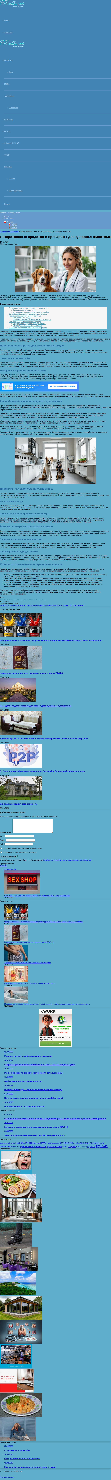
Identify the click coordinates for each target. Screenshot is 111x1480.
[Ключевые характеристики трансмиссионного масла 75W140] (21, 669)
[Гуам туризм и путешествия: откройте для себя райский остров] (18, 1295)
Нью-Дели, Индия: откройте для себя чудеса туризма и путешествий (35, 706)
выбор (13, 1143)
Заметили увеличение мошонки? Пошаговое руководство (27, 963)
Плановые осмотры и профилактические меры (32, 320)
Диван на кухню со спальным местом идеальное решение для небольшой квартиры (44, 738)
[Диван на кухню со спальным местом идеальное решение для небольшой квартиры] (21, 734)
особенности (66, 1143)
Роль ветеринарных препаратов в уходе (25, 322)
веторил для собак (68, 331)
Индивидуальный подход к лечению (27, 326)
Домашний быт (11, 143)
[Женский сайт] (12, 7)
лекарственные (22, 599)
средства (42, 599)
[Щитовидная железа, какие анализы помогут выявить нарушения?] (21, 1343)
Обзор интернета (15, 190)
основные (57, 1143)
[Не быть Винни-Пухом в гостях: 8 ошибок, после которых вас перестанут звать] (16, 981)
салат (78, 1146)
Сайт (2, 844)
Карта (11, 72)
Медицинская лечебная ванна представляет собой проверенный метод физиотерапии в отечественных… (47, 1004)
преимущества (86, 1143)
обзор (52, 1143)
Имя (2, 836)
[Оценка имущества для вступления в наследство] (16, 1392)
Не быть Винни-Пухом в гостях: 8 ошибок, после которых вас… (29, 983)
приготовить (99, 1143)
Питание (8, 119)
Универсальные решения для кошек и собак (31, 312)
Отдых (7, 131)
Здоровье (9, 96)
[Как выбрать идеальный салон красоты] (19, 1270)
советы (84, 1146)
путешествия (54, 1146)
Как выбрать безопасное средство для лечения (28, 314)
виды (1, 1143)
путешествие (26, 1146)
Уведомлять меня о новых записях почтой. (20, 852)
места (45, 1142)
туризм (91, 1146)
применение (15, 1146)
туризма (102, 1146)
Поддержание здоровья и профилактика (29, 324)
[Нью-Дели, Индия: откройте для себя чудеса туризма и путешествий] (18, 701)
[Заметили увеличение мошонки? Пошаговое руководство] (16, 961)
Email (3, 840)
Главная (3, 231)
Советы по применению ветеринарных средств (28, 328)
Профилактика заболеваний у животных (25, 316)
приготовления (5, 1146)
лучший (38, 1143)
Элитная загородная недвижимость (18, 804)
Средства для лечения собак (24, 310)
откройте (76, 1143)
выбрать (19, 1143)
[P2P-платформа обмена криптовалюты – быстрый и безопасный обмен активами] (21, 767)
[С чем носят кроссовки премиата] (16, 1246)
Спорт (7, 155)
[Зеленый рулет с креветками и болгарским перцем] (18, 1197)
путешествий (39, 1146)
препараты (33, 599)
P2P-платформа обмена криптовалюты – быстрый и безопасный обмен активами (42, 771)
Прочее (8, 167)
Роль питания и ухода (21, 318)
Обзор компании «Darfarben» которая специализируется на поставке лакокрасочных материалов (50, 640)
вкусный (7, 1143)
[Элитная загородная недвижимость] (21, 800)
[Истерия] (16, 1173)
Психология (13, 108)
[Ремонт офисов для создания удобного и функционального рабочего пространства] (21, 1222)
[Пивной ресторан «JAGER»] (16, 1367)
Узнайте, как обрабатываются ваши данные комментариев (67, 860)
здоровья (12, 599)
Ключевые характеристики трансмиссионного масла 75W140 (31, 673)
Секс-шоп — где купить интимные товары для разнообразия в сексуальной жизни (37, 895)
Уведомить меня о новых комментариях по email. (22, 848)
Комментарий (6, 832)
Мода (6, 84)
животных (4, 599)
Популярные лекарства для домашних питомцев (28, 308)
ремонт (64, 1146)
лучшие (29, 1142)
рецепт (72, 1146)
